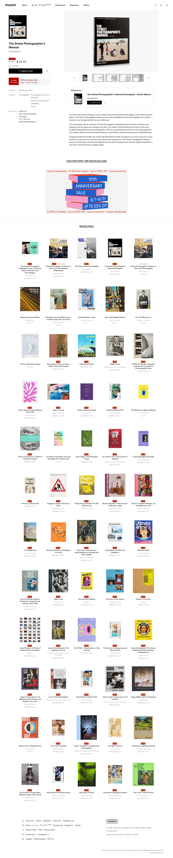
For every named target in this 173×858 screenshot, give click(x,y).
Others (86, 5)
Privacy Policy (49, 830)
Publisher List (68, 821)
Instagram (42, 834)
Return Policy (31, 830)
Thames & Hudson (26, 90)
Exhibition (47, 821)
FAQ (40, 830)
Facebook (30, 834)
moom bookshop (10, 5)
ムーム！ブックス (41, 5)
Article (38, 821)
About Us (30, 821)
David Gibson (15, 51)
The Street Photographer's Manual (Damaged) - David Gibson (119, 94)
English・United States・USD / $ (39, 839)
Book (24, 5)
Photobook (60, 5)
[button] (74, 77)
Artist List (57, 821)
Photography (24, 95)
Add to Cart (27, 70)
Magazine (74, 5)
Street (33, 106)
